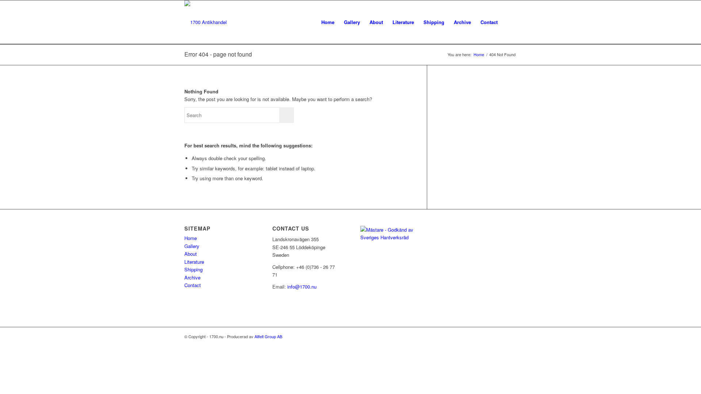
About (190, 253)
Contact (192, 285)
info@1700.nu (302, 286)
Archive (192, 277)
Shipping (193, 269)
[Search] (509, 22)
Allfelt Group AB (268, 336)
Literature (194, 261)
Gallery (191, 246)
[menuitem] (328, 22)
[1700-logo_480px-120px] (205, 22)
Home (190, 238)
